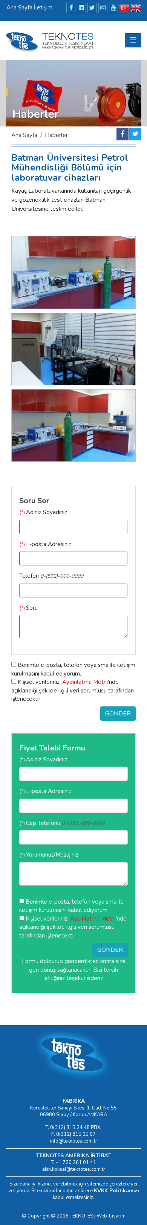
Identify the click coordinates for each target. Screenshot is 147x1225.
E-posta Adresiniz (45, 544)
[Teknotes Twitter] (92, 8)
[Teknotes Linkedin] (81, 8)
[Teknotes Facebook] (70, 8)
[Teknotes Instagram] (102, 8)
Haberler (56, 135)
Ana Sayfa (24, 135)
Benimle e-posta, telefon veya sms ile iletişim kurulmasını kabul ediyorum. (73, 669)
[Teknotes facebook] (122, 134)
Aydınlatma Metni (85, 682)
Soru (28, 608)
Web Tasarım (111, 1216)
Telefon (51, 576)
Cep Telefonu (62, 823)
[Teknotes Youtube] (113, 8)
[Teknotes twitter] (135, 134)
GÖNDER (118, 713)
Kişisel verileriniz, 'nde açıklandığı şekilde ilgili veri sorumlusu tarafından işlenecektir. (72, 690)
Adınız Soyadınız (43, 512)
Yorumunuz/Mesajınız (48, 854)
